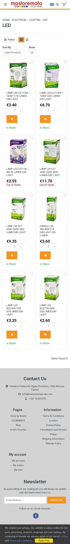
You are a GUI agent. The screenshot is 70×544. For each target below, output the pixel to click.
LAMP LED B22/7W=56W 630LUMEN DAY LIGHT (48, 310)
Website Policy (53, 443)
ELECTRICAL (19, 20)
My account (18, 460)
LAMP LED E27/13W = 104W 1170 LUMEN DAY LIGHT (18, 96)
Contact (53, 420)
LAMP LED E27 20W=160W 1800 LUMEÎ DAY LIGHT (16, 229)
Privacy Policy (53, 425)
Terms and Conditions (20, 540)
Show (32, 47)
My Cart (18, 469)
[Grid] (21, 39)
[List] (27, 39)
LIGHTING (35, 20)
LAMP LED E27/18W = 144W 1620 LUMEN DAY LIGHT (51, 96)
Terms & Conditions (53, 416)
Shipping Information (53, 438)
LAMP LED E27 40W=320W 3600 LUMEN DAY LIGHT (50, 172)
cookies (64, 536)
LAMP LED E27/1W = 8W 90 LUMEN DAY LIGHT (17, 172)
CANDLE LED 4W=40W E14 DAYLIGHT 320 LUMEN (48, 231)
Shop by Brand (18, 416)
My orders (18, 465)
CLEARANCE (18, 420)
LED (45, 20)
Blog (18, 425)
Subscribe (57, 499)
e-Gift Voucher (18, 429)
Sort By (6, 47)
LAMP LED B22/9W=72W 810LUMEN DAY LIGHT (15, 310)
